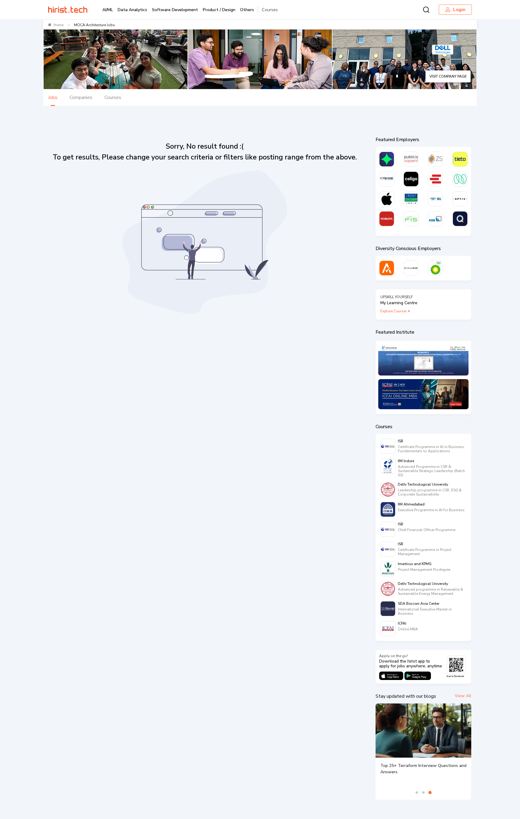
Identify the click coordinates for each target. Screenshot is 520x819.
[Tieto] (460, 159)
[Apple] (386, 198)
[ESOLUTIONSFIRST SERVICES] (435, 179)
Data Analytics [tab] (132, 10)
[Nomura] (386, 218)
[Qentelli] (460, 218)
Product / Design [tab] (219, 10)
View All (463, 696)
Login (459, 10)
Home (58, 25)
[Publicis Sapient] (411, 159)
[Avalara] (386, 268)
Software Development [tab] (175, 10)
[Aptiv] (460, 198)
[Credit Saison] (411, 198)
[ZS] (435, 159)
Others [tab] (247, 10)
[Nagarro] (460, 179)
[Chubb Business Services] (411, 268)
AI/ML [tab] (107, 10)
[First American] (435, 198)
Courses (270, 10)
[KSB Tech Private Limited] (435, 218)
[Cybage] (386, 179)
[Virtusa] (386, 159)
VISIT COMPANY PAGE (448, 76)
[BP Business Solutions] (435, 268)
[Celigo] (411, 179)
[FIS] (411, 218)
